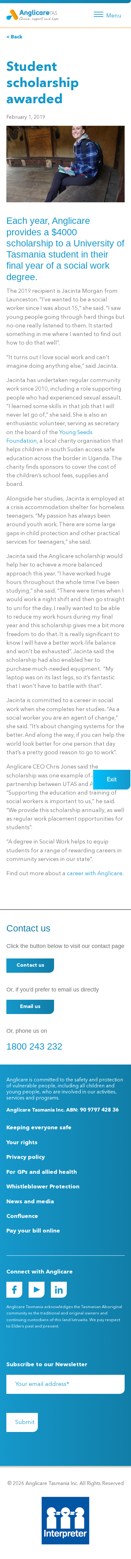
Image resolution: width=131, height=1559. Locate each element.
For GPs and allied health (41, 1172)
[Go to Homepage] (32, 15)
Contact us (30, 965)
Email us (30, 1006)
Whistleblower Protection (42, 1187)
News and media (30, 1202)
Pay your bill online (33, 1231)
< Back (14, 37)
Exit (112, 780)
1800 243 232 (34, 1046)
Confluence (22, 1216)
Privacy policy (25, 1157)
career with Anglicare (94, 874)
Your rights (22, 1143)
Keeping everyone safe (39, 1128)
